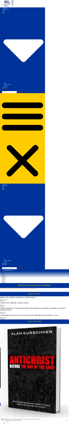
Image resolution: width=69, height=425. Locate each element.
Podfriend (4, 282)
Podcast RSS (4, 276)
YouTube (3, 277)
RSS (3, 275)
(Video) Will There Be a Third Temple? (14, 303)
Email (3, 272)
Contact (5, 85)
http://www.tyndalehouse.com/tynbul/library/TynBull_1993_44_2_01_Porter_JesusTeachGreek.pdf (17, 288)
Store (3, 11)
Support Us (4, 8)
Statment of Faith (7, 84)
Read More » (2, 301)
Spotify (3, 273)
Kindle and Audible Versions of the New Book (18, 297)
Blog (3, 10)
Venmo (3, 281)
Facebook (4, 278)
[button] (2, 89)
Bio (4, 83)
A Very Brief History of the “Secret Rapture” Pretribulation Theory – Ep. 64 (29, 315)
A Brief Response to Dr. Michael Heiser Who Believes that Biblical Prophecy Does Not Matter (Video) (33, 309)
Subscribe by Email (8, 270)
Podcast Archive (5, 9)
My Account (4, 87)
